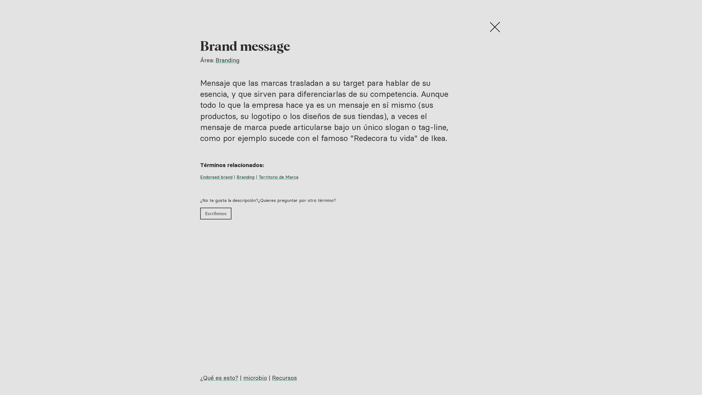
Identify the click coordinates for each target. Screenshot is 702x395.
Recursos (284, 378)
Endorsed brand (216, 177)
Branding (227, 60)
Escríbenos (216, 213)
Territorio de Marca (278, 177)
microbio (255, 378)
